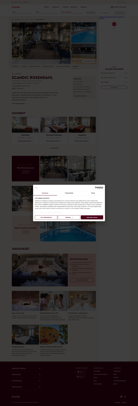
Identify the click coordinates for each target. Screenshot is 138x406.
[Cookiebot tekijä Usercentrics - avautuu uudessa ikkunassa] (96, 188)
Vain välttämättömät (46, 217)
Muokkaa (68, 217)
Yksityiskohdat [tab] (69, 193)
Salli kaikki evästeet (92, 217)
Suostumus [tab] (45, 193)
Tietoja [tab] (93, 193)
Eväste (42, 212)
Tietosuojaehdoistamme (55, 212)
